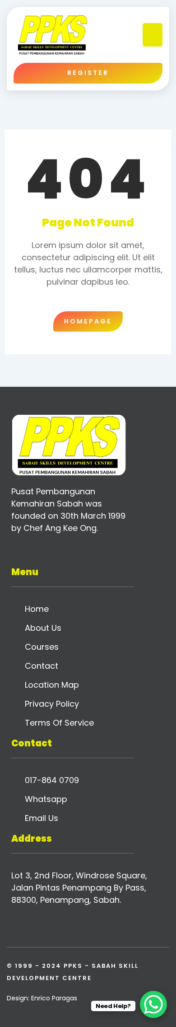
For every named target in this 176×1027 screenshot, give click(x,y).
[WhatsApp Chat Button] (153, 1004)
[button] (153, 35)
